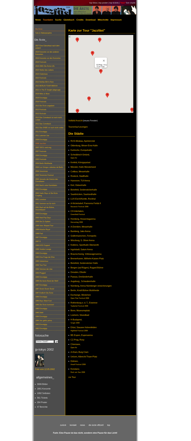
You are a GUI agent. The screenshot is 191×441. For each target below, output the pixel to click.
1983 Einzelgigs (41, 324)
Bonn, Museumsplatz (80, 310)
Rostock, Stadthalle (79, 176)
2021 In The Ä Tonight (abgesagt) (47, 90)
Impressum (116, 20)
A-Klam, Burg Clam (79, 352)
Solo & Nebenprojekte (43, 33)
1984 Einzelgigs (41, 316)
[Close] (104, 61)
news (82, 425)
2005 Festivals (40, 159)
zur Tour (72, 377)
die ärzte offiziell (96, 425)
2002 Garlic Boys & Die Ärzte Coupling (46, 194)
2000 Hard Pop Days (43, 218)
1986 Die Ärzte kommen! (44, 305)
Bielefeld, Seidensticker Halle (84, 263)
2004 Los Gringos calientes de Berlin (49, 167)
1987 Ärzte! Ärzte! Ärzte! (44, 289)
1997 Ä (38, 241)
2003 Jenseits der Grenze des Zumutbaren (46, 180)
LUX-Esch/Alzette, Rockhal (83, 199)
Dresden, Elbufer (78, 272)
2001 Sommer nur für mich (45, 203)
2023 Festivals (40, 78)
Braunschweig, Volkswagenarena (86, 254)
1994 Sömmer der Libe (43, 269)
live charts (130, 3)
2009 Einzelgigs (41, 140)
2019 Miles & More (42, 94)
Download (91, 20)
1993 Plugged (40, 273)
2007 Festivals (40, 151)
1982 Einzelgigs (41, 328)
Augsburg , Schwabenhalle (83, 281)
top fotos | (94, 3)
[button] (107, 95)
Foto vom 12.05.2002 (45, 369)
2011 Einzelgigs (41, 132)
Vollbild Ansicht (75, 121)
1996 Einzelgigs (41, 253)
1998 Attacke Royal (42, 229)
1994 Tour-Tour (41, 265)
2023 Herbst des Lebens (44, 70)
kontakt (73, 425)
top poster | (104, 3)
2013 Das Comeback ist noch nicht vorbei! (48, 119)
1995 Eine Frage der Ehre (45, 257)
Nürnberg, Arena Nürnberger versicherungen (91, 286)
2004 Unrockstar (41, 171)
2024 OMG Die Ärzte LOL (45, 66)
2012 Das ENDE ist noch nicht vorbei (49, 128)
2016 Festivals (40, 102)
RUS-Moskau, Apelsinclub (83, 141)
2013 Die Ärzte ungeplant (44, 106)
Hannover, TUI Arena (80, 181)
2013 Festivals (40, 110)
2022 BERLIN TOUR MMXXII (46, 86)
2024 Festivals (40, 62)
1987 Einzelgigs (41, 285)
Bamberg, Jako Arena (80, 231)
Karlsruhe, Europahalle (81, 150)
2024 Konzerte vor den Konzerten (48, 58)
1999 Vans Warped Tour (44, 226)
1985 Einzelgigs (41, 309)
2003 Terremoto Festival (44, 175)
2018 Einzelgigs (41, 98)
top (108, 425)
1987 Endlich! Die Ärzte (44, 293)
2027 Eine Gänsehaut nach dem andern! (47, 47)
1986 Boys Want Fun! (43, 301)
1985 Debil (39, 313)
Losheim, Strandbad (80, 315)
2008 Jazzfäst (40, 143)
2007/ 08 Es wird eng (43, 147)
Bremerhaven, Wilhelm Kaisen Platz (87, 258)
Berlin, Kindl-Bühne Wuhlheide (85, 290)
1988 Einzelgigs (41, 277)
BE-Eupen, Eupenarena (82, 335)
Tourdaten (48, 20)
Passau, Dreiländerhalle (82, 277)
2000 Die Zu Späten (42, 222)
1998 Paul (39, 233)
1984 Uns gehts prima (43, 320)
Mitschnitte (103, 20)
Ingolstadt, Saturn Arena (82, 249)
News (38, 20)
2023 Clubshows (41, 74)
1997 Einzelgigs (41, 237)
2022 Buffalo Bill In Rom (44, 82)
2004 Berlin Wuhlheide (43, 163)
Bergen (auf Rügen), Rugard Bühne (87, 268)
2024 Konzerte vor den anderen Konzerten (47, 53)
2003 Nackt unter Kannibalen (46, 185)
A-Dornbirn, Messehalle (81, 227)
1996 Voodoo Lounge (43, 249)
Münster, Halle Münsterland (83, 167)
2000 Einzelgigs (41, 214)
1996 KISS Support (42, 245)
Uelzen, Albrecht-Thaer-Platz (84, 357)
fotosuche (42, 335)
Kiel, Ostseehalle (78, 185)
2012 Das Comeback (43, 124)
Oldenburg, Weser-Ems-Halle (84, 145)
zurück (63, 425)
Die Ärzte (38, 29)
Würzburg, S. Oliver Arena (82, 240)
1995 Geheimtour (41, 261)
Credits (80, 20)
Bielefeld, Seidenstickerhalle (84, 190)
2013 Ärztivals (40, 114)
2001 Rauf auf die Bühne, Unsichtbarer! (44, 208)
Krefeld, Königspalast (80, 162)
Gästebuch (69, 20)
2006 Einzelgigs (41, 155)
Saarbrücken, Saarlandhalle (83, 194)
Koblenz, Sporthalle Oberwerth (85, 245)
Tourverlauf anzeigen (78, 127)
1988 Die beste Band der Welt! (46, 281)
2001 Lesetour (40, 199)
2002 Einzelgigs (41, 189)
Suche (58, 20)
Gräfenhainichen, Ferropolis (83, 236)
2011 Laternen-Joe (42, 136)
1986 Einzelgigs (41, 297)
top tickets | (114, 3)
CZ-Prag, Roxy (77, 340)
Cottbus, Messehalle (80, 171)
